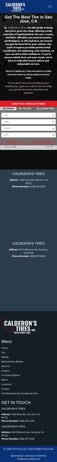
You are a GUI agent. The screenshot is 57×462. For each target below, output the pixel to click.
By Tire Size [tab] (25, 108)
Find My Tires (14, 142)
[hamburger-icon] (50, 6)
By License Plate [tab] (45, 108)
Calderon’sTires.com (16, 448)
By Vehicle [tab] (8, 108)
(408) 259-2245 (37, 186)
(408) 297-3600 (37, 256)
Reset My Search (43, 142)
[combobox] (4, 115)
